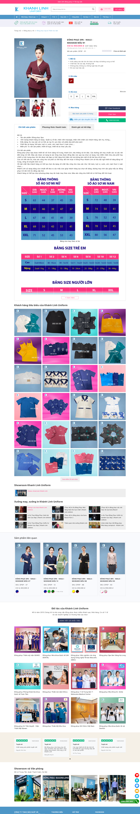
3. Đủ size (73, 92)
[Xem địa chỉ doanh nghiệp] (137, 780)
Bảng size (123, 91)
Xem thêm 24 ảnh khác (70, 479)
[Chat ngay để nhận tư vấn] (137, 786)
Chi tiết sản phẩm (27, 127)
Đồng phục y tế (29, 30)
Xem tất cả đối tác (70, 621)
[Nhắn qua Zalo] (137, 796)
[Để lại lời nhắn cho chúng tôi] (137, 791)
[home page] (17, 17)
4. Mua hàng (74, 108)
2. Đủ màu (73, 76)
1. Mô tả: (72, 59)
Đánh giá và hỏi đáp (81, 127)
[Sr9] (84, 788)
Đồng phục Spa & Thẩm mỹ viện (47, 30)
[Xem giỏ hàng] (137, 775)
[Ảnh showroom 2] (27, 788)
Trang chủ (17, 30)
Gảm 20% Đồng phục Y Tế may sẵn (70, 2)
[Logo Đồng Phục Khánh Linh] (31, 9)
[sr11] (112, 788)
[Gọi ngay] (137, 801)
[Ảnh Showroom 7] (56, 788)
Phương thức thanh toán (54, 127)
